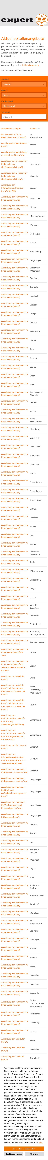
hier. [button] (41, 1142)
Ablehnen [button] (34, 1154)
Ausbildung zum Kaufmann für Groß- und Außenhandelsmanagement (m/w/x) (13, 791)
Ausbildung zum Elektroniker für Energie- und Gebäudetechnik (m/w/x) (14, 176)
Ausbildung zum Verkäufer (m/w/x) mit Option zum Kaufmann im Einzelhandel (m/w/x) (13, 689)
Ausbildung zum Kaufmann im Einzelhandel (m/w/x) (14, 198)
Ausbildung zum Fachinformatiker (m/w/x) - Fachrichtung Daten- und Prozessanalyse (13, 735)
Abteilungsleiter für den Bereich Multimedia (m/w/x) (13, 135)
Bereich (4, 90)
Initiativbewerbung (30, 65)
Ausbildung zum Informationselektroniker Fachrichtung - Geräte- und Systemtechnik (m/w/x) (13, 759)
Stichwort (5, 112)
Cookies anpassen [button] (14, 1154)
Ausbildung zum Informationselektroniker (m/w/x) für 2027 (12, 187)
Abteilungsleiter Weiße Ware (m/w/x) (14, 144)
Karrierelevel (7, 101)
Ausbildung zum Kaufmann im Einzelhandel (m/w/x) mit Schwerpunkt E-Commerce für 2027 (14, 666)
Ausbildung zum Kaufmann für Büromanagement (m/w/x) (14, 770)
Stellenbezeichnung (9, 128)
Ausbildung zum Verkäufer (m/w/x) (13, 677)
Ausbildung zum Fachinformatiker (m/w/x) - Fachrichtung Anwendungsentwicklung (13, 720)
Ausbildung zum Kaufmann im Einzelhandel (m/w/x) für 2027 (14, 652)
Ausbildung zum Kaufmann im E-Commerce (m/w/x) (14, 815)
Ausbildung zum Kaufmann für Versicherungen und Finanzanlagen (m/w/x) (13, 805)
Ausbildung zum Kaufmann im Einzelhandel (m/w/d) (14, 833)
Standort (5, 79)
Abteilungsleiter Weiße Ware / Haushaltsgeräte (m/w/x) (14, 153)
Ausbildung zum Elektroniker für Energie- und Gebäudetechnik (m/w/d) (14, 164)
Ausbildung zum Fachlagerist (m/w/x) (14, 746)
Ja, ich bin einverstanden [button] (24, 1149)
